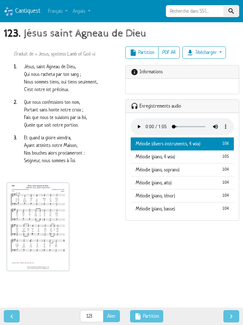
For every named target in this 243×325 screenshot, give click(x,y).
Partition (141, 52)
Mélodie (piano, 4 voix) (182, 156)
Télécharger (202, 52)
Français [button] (56, 11)
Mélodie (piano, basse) (182, 208)
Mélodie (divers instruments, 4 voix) (182, 143)
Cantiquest (26, 11)
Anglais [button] (80, 11)
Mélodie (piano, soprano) (182, 169)
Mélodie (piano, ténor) (182, 195)
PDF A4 (169, 52)
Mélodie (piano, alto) (182, 182)
